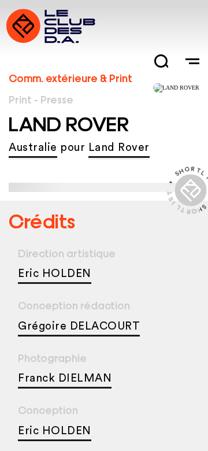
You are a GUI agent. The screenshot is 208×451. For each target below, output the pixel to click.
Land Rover (119, 147)
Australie (33, 147)
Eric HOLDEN (54, 273)
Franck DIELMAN (65, 378)
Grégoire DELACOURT (79, 326)
